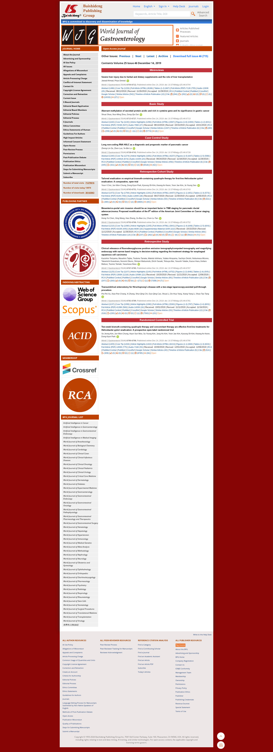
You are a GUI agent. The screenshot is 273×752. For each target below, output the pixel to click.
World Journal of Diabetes (74, 484)
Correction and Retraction (75, 94)
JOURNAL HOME (71, 48)
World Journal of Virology (74, 620)
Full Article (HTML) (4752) (164, 272)
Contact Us (68, 86)
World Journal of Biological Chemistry (79, 445)
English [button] (148, 6)
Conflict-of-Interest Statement (77, 82)
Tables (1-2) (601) (202, 122)
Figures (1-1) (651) (184, 193)
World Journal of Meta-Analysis (76, 546)
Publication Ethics (71, 161)
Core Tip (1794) (123, 193)
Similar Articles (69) (197, 232)
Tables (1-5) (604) (201, 226)
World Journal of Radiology (74, 589)
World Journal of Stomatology (75, 605)
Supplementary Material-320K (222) (159, 229)
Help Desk (179, 6)
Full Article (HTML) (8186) (142, 88)
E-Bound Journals (71, 102)
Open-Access (69, 145)
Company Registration (185, 661)
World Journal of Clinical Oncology (77, 464)
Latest (151, 56)
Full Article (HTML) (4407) (164, 193)
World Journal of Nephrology (75, 554)
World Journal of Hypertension (76, 535)
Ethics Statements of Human (76, 129)
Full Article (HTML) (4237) (164, 156)
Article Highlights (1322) (141, 344)
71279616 (89, 183)
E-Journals (68, 122)
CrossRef (203, 91)
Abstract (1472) (108, 193)
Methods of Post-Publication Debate (77, 712)
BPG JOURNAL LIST (73, 417)
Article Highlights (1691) (141, 156)
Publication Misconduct (74, 165)
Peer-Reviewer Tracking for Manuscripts (116, 648)
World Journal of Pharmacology (76, 581)
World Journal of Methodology (76, 550)
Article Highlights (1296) (141, 122)
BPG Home (180, 657)
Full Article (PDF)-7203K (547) (114, 125)
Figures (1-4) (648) (184, 226)
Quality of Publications (72, 723)
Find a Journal (143, 652)
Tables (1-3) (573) (201, 193)
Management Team (183, 672)
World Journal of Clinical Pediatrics (77, 468)
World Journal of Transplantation (77, 617)
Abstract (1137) (107, 304)
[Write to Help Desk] (221, 745)
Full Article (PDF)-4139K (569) (114, 307)
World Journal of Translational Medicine (80, 613)
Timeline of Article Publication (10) (150, 94)
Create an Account (70, 672)
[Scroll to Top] (221, 736)
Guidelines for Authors (72, 695)
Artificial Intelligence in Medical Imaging (79, 437)
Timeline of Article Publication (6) (185, 128)
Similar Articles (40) (159, 350)
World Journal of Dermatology (76, 480)
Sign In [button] (163, 6)
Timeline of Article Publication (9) (183, 199)
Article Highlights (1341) (141, 193)
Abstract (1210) (108, 226)
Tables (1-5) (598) (201, 156)
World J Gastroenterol (110, 85)
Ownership (180, 680)
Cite (168, 94)
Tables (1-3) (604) (201, 344)
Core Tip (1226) (123, 88)
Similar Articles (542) (125, 94)
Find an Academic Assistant (149, 656)
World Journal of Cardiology (75, 449)
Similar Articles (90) (164, 278)
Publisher (179, 696)
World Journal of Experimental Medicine (80, 488)
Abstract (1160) (107, 122)
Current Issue (69, 98)
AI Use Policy (69, 62)
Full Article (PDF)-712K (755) (183, 88)
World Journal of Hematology (75, 527)
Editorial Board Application (76, 106)
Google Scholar (108, 94)
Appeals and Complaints (74, 74)
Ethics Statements (70, 691)
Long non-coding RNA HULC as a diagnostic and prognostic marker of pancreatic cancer (144, 144)
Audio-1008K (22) (137, 275)
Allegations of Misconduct (75, 70)
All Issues (67, 66)
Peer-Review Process (73, 149)
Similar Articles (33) (164, 310)
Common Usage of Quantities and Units (79, 660)
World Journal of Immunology (75, 539)
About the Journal (71, 54)
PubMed (194, 91)
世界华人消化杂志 (71, 624)
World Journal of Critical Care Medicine (79, 476)
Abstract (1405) (108, 344)
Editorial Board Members (75, 110)
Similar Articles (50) (159, 199)
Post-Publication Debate (74, 157)
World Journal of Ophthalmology (77, 569)
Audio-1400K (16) (136, 307)
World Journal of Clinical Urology (77, 472)
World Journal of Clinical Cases (76, 453)
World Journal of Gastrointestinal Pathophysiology (77, 511)
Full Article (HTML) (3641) (164, 226)
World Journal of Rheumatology (76, 597)
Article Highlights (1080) (141, 304)
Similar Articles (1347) (160, 128)
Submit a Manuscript (73, 173)
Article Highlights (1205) (141, 226)
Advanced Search (203, 14)
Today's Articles (144, 672)
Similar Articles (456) (164, 162)
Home (136, 6)
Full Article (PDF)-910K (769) (113, 196)
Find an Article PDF (145, 664)
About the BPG (182, 649)
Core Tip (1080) (123, 226)
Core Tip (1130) (122, 122)
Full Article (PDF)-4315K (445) (114, 229)
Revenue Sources (182, 703)
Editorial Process (71, 118)
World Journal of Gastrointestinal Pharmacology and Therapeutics (77, 517)
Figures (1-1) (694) (184, 344)
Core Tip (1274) (123, 156)
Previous (124, 56)
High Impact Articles (72, 137)
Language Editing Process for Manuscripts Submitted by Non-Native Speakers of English (80, 705)
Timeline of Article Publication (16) (188, 278)
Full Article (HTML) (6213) (164, 344)
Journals (194, 6)
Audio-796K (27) (136, 125)
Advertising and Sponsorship (77, 58)
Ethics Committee (71, 125)
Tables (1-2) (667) (162, 88)
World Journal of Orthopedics (75, 573)
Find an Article (144, 660)
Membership (181, 676)
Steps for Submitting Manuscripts (79, 169)
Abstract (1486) (108, 88)
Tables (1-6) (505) (201, 272)
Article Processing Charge (75, 78)
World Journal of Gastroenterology (77, 492)
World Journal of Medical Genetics (77, 543)
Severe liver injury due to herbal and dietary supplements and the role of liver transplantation (147, 77)
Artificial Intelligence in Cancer (75, 423)
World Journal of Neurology (74, 558)
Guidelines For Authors (74, 133)
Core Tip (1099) (122, 304)
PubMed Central (182, 91)
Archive (163, 56)
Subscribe (68, 177)
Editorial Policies (71, 114)
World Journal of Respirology (75, 593)
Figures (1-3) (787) (184, 304)
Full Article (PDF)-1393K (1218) (114, 275)
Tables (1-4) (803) (201, 304)
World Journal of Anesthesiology (76, 441)
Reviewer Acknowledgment (111, 652)
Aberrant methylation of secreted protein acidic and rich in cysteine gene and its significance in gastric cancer (155, 111)
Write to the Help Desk (202, 634)
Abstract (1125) (107, 272)
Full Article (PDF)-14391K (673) (114, 159)
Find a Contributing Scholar (149, 648)
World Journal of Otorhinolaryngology (79, 577)
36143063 (89, 192)
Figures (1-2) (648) (184, 272)
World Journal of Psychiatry (74, 585)
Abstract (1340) (108, 156)
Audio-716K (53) (136, 347)
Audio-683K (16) (136, 229)
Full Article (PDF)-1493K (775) (114, 347)
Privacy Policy (181, 688)
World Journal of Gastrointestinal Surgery (80, 523)
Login (205, 6)
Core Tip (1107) (122, 272)
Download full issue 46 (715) (190, 56)
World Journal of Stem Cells (74, 601)
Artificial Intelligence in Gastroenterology (80, 427)
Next (138, 56)
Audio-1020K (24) (137, 159)
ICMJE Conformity (183, 668)
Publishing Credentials (185, 699)
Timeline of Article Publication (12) (188, 310)
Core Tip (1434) (123, 344)
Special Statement (183, 707)
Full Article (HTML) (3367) (164, 122)
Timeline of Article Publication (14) (116, 235)
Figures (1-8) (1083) (184, 122)
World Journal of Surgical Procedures (78, 609)
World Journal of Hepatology (75, 531)
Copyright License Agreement (77, 90)
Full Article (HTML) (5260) (164, 304)
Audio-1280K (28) (135, 196)
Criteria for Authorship (72, 676)
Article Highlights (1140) (141, 272)
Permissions (69, 153)
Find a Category (144, 645)
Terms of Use (181, 711)
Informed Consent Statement (77, 141)
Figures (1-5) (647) (184, 156)
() (175, 94)
